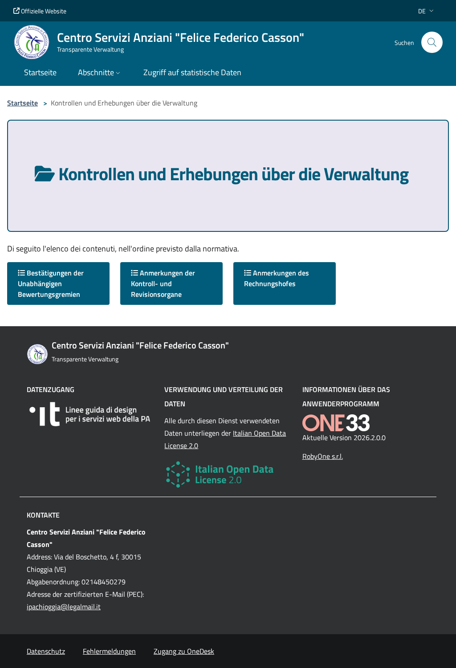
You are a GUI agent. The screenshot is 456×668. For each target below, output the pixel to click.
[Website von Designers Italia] (90, 414)
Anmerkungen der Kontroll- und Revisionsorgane (163, 283)
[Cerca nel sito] (432, 42)
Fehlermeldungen (109, 651)
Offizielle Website (43, 11)
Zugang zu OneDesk (184, 651)
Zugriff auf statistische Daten (192, 72)
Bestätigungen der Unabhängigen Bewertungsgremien (51, 283)
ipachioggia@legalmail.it (64, 606)
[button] (427, 11)
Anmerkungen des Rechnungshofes (276, 278)
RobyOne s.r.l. (322, 456)
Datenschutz (46, 651)
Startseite (22, 102)
